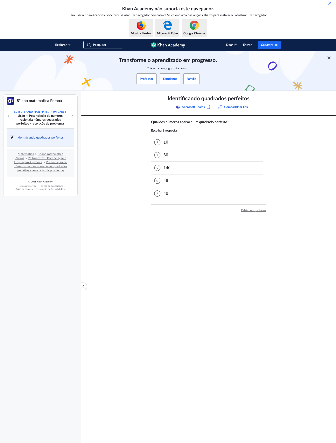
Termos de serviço (27, 186)
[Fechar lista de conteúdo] (84, 286)
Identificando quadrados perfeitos (41, 137)
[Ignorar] (330, 3)
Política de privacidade (51, 186)
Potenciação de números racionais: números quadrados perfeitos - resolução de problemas (40, 166)
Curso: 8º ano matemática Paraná (32, 112)
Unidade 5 (60, 112)
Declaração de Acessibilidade (51, 189)
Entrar (247, 44)
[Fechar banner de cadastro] (329, 58)
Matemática (26, 154)
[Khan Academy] (168, 45)
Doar (229, 44)
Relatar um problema (253, 210)
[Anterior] (8, 115)
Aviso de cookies (24, 189)
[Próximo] (72, 115)
